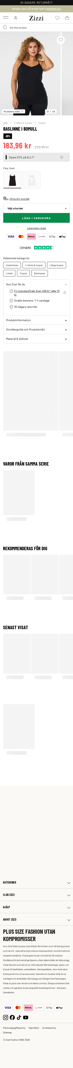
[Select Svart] (12, 180)
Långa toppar (56, 265)
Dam (5, 122)
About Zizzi (9, 919)
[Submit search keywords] (5, 28)
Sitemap (7, 1032)
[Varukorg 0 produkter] (67, 18)
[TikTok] (18, 1016)
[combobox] (36, 27)
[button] (61, 157)
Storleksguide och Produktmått (25, 329)
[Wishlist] (61, 40)
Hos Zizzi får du (15, 284)
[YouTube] (25, 1016)
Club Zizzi (9, 894)
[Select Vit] (32, 180)
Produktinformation (18, 320)
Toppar (42, 122)
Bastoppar (39, 273)
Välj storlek (15, 208)
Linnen (9, 273)
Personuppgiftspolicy (14, 1027)
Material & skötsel (17, 338)
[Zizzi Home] (36, 17)
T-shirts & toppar (34, 265)
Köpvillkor (34, 1027)
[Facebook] (12, 1016)
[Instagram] (5, 1016)
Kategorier (9, 882)
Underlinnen (12, 265)
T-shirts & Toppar (23, 122)
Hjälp (6, 907)
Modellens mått (12, 111)
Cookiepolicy (49, 1027)
